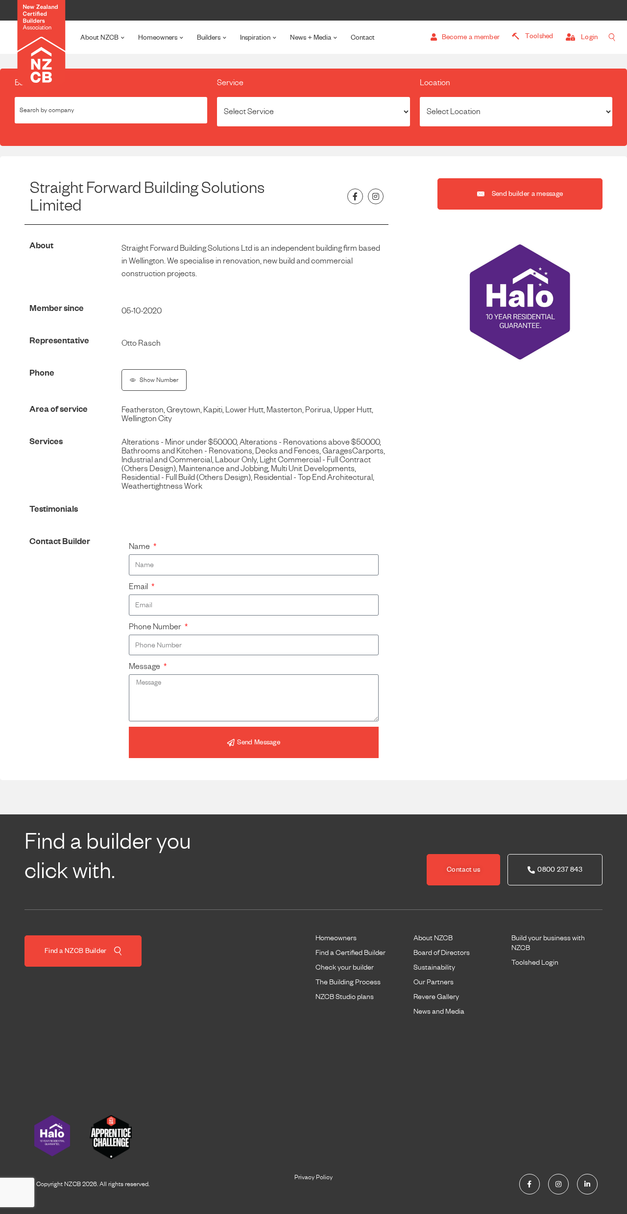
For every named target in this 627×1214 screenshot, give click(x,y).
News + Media (310, 37)
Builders (208, 37)
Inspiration (255, 37)
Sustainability (434, 967)
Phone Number (156, 626)
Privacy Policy (313, 1177)
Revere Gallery (436, 996)
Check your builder (344, 967)
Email (139, 586)
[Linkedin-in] (587, 1184)
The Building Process (348, 982)
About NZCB (99, 37)
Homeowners (157, 37)
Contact (363, 37)
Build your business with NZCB (548, 943)
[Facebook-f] (355, 196)
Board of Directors (441, 952)
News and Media (438, 1011)
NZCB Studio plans (344, 996)
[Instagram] (376, 196)
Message (145, 666)
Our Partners (433, 982)
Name (140, 546)
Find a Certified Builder (350, 952)
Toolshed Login (534, 962)
